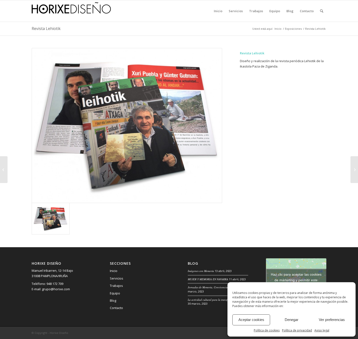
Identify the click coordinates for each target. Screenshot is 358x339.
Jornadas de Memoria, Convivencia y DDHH (213, 287)
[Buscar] (321, 11)
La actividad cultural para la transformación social (216, 299)
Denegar (291, 320)
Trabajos (116, 285)
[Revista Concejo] (354, 169)
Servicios (116, 278)
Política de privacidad (297, 330)
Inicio (113, 271)
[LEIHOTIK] (127, 125)
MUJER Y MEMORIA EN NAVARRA (208, 279)
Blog (113, 300)
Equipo (115, 293)
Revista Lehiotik (46, 28)
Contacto (116, 308)
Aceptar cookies (251, 320)
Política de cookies (267, 330)
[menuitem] (218, 11)
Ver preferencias (332, 320)
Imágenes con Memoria (201, 271)
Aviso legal (321, 330)
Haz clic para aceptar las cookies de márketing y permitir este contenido (296, 280)
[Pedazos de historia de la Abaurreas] (4, 169)
